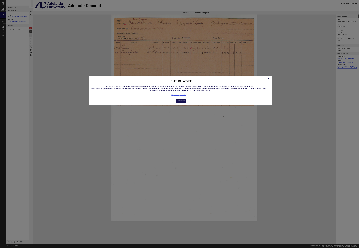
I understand (181, 101)
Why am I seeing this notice (178, 95)
